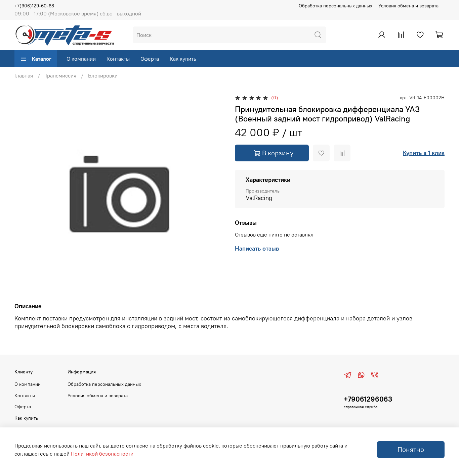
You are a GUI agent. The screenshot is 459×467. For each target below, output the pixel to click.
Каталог (41, 58)
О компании (81, 58)
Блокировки (103, 75)
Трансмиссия (60, 75)
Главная (23, 75)
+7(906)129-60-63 (34, 6)
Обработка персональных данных (335, 6)
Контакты (118, 58)
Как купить (183, 58)
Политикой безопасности (102, 453)
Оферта (149, 58)
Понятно (411, 449)
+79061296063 (368, 399)
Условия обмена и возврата (408, 6)
